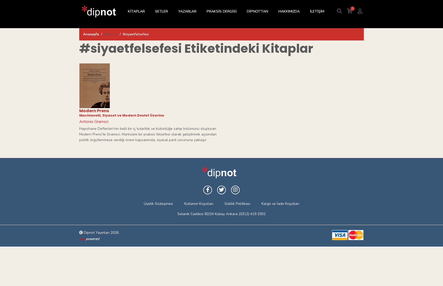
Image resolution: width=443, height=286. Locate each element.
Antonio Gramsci (93, 121)
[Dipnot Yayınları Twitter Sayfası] (221, 190)
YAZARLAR (187, 11)
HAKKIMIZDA (289, 11)
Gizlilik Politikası (237, 203)
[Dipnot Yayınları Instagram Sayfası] (235, 190)
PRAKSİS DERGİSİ (222, 11)
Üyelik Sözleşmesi (158, 203)
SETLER (161, 11)
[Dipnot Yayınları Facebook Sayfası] (207, 190)
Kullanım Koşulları (198, 203)
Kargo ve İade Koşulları (280, 203)
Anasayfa (91, 34)
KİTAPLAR (136, 11)
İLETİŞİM (317, 11)
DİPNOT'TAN (257, 11)
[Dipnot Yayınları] (98, 11)
